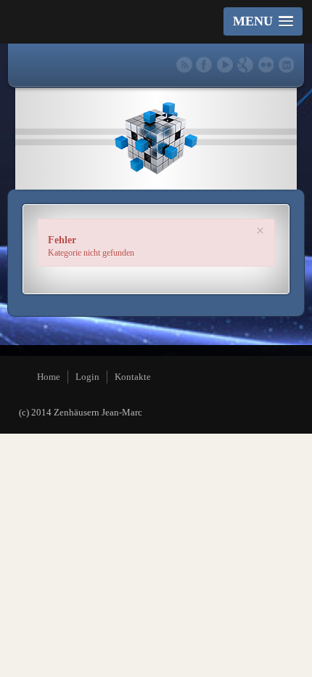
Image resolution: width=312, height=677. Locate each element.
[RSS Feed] (184, 64)
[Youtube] (224, 64)
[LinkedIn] (285, 64)
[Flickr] (265, 64)
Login (87, 376)
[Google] (245, 64)
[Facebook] (204, 64)
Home (48, 376)
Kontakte (133, 376)
